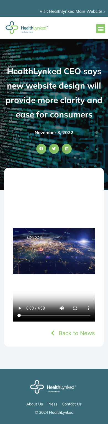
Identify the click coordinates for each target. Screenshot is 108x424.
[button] (100, 28)
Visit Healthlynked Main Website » (72, 11)
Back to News (77, 333)
